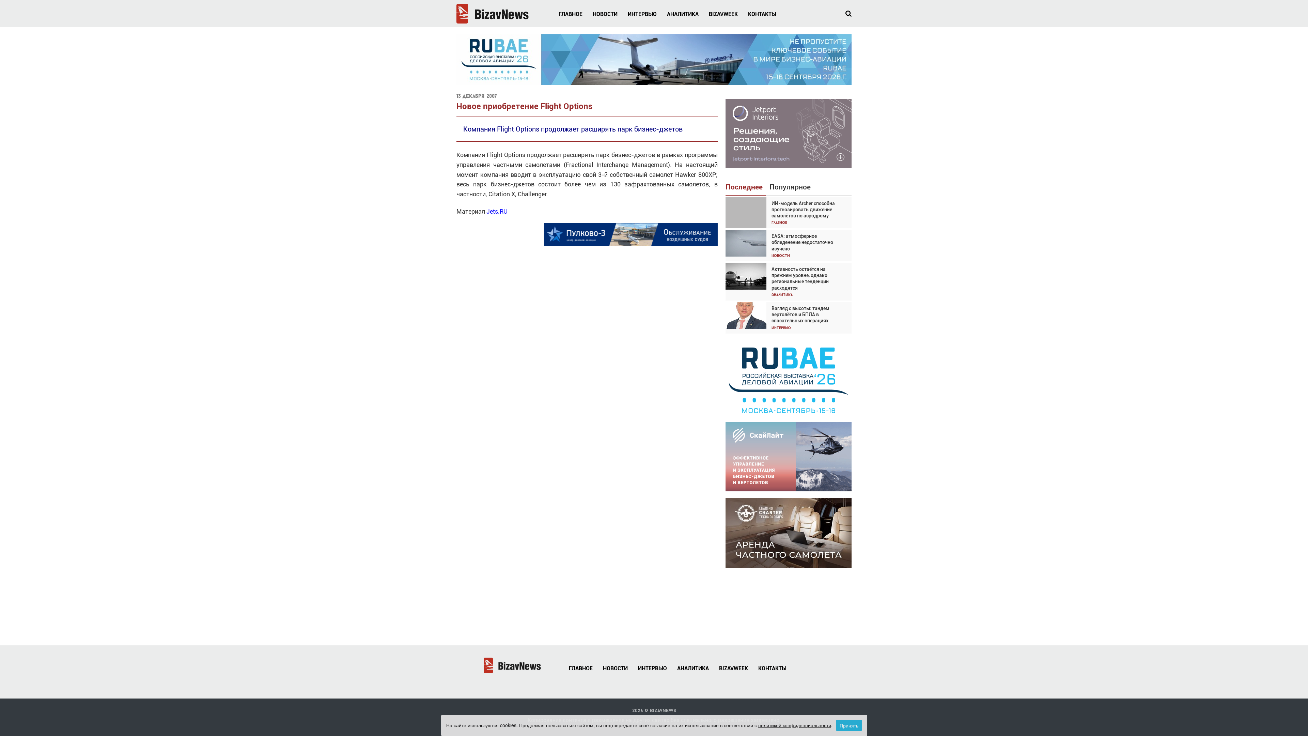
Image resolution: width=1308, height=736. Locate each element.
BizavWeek (723, 14)
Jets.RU (497, 211)
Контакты (762, 14)
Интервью (642, 14)
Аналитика (683, 14)
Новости (605, 14)
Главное (570, 14)
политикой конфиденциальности (794, 725)
